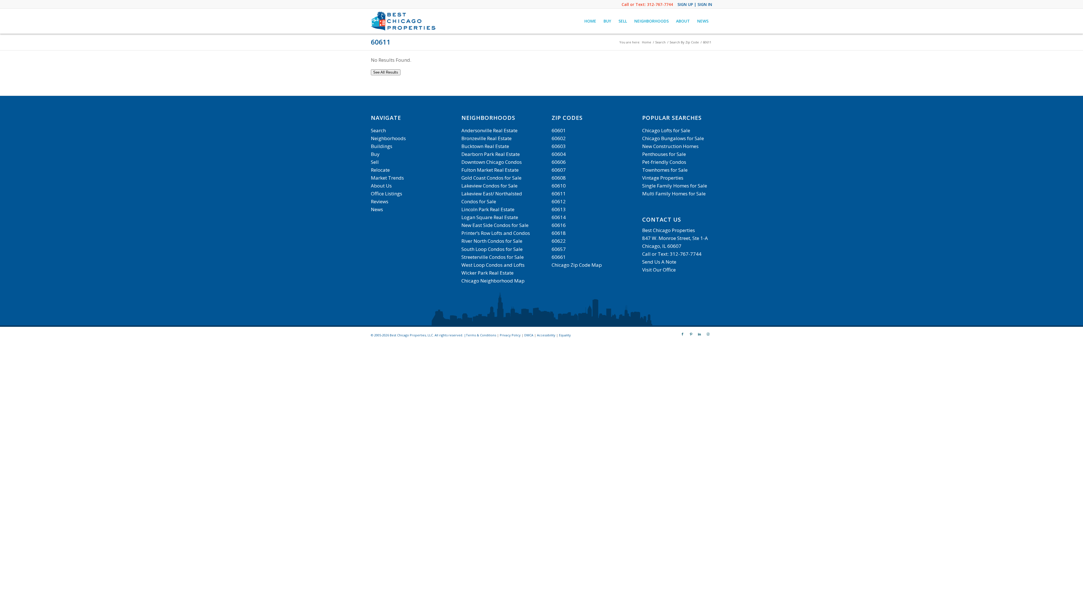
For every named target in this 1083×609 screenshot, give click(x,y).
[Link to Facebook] (682, 334)
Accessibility (546, 335)
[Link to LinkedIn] (699, 334)
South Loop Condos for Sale (492, 249)
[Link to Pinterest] (691, 334)
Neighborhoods (388, 138)
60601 (559, 130)
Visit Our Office (659, 269)
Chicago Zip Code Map (577, 265)
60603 (559, 146)
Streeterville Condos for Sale (492, 257)
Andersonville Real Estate (489, 130)
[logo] (404, 21)
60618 (559, 233)
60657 (559, 249)
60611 (381, 42)
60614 (559, 217)
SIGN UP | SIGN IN (694, 4)
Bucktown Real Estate (485, 146)
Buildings (381, 146)
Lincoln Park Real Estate (487, 209)
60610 (559, 185)
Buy (375, 154)
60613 (559, 209)
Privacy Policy (510, 335)
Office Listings (386, 193)
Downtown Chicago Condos (491, 162)
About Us (381, 185)
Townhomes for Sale (665, 170)
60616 (559, 225)
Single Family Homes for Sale (674, 185)
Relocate (380, 170)
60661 (559, 257)
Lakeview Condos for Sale (489, 185)
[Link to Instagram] (708, 334)
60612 (559, 201)
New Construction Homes (670, 146)
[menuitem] (590, 21)
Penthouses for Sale (664, 154)
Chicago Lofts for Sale (666, 130)
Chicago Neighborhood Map (493, 280)
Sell (375, 162)
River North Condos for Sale (491, 241)
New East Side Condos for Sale (495, 225)
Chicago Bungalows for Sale (673, 138)
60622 (559, 241)
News (377, 209)
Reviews (379, 201)
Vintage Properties (662, 178)
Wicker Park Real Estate (487, 273)
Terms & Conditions (481, 335)
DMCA (528, 335)
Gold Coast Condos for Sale (491, 178)
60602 (559, 138)
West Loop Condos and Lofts (493, 265)
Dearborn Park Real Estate (490, 154)
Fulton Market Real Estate (490, 170)
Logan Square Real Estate (489, 217)
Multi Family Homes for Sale (674, 193)
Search (378, 130)
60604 (559, 154)
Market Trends (387, 178)
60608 (559, 178)
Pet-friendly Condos (664, 162)
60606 (559, 162)
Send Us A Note (659, 262)
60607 (559, 170)
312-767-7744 (660, 4)
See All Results (385, 72)
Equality (565, 335)
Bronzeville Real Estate (486, 138)
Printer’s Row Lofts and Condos (495, 233)
